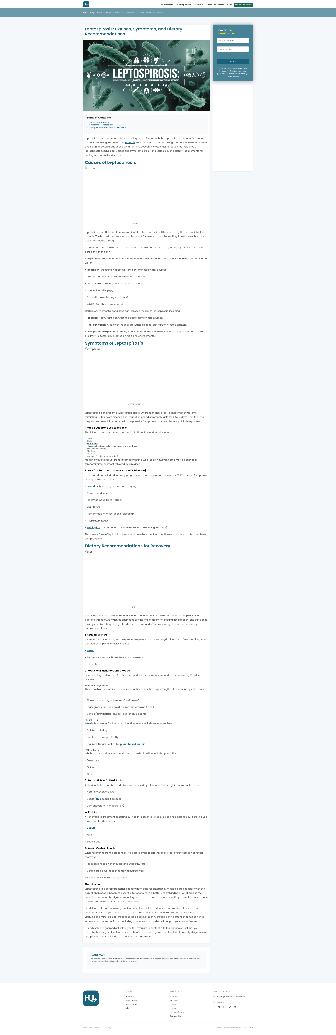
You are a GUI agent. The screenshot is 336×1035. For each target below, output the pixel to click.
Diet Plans (174, 1000)
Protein (89, 723)
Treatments (101, 12)
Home (85, 12)
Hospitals (198, 5)
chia (98, 798)
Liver (89, 507)
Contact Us (131, 1004)
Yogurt (91, 827)
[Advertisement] (233, 128)
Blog (92, 12)
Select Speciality (183, 5)
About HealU (131, 1000)
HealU (89, 4)
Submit (233, 61)
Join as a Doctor (177, 1012)
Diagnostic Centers (215, 5)
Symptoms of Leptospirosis (101, 125)
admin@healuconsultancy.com (231, 996)
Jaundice (92, 486)
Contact (173, 1008)
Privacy (108, 1028)
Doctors (173, 996)
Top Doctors (167, 5)
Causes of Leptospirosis (99, 122)
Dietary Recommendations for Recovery (107, 127)
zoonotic (130, 142)
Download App (176, 1016)
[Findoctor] (91, 998)
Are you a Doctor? (243, 4)
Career (173, 1004)
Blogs (229, 5)
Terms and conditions (92, 1028)
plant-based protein (132, 744)
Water (90, 650)
